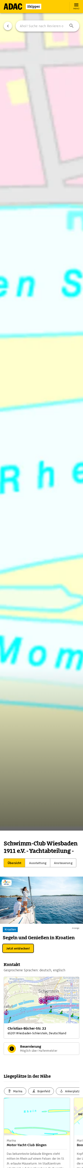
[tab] (14, 862)
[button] (71, 26)
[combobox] (47, 26)
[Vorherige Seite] (8, 26)
